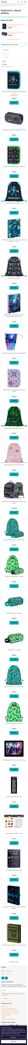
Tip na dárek (6, 57)
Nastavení (13, 1037)
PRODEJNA (4, 1006)
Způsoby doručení (5, 1015)
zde (18, 1033)
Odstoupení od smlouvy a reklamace (10, 1013)
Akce (5, 52)
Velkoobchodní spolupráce (7, 1019)
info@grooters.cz (9, 971)
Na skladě (6, 50)
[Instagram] (6, 978)
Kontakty (3, 1017)
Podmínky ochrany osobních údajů (9, 1011)
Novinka (5, 54)
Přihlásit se (6, 998)
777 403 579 (8, 974)
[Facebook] (2, 978)
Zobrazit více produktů (13, 39)
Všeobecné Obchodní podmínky (9, 1008)
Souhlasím (13, 1041)
